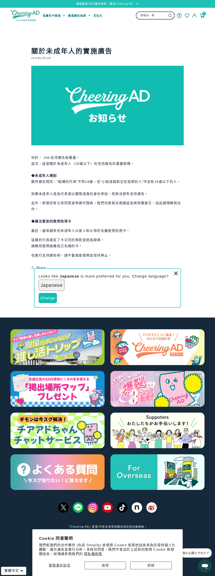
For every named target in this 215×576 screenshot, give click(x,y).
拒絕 (151, 565)
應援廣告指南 (77, 15)
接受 (105, 565)
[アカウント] (194, 15)
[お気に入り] (187, 16)
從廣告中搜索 (52, 15)
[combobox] (155, 15)
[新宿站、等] (170, 16)
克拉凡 (97, 15)
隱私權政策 (93, 554)
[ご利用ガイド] (179, 15)
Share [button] (41, 267)
